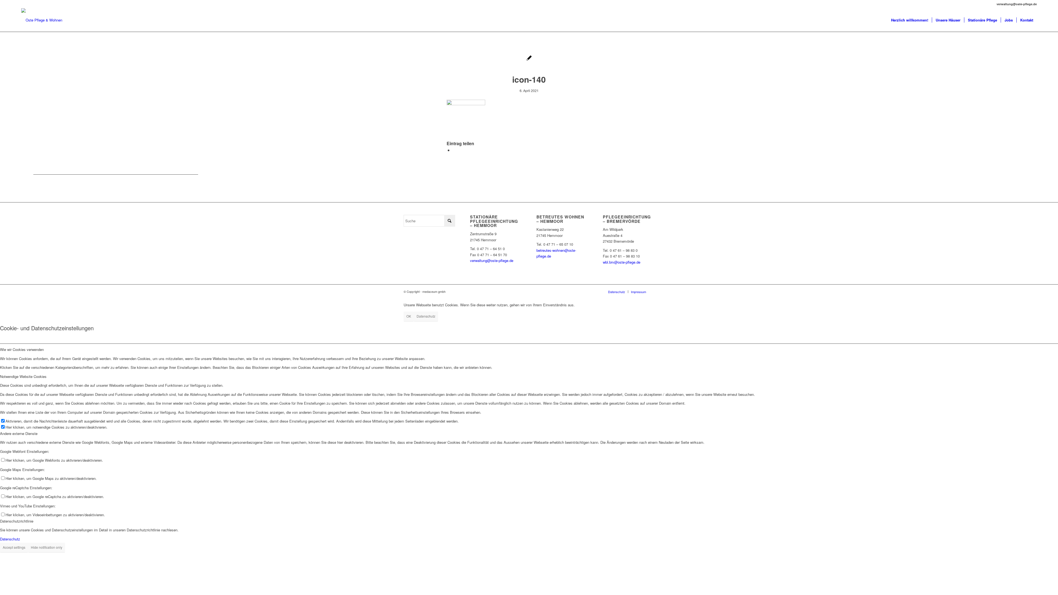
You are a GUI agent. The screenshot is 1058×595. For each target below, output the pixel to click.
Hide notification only (46, 547)
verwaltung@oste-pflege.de (491, 260)
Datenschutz (426, 316)
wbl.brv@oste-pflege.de (621, 262)
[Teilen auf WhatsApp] (454, 150)
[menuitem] (909, 20)
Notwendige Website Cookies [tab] (23, 376)
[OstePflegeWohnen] (41, 20)
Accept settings (14, 547)
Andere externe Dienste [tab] (18, 433)
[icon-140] (529, 58)
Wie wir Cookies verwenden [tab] (22, 349)
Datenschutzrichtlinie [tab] (16, 521)
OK (408, 316)
